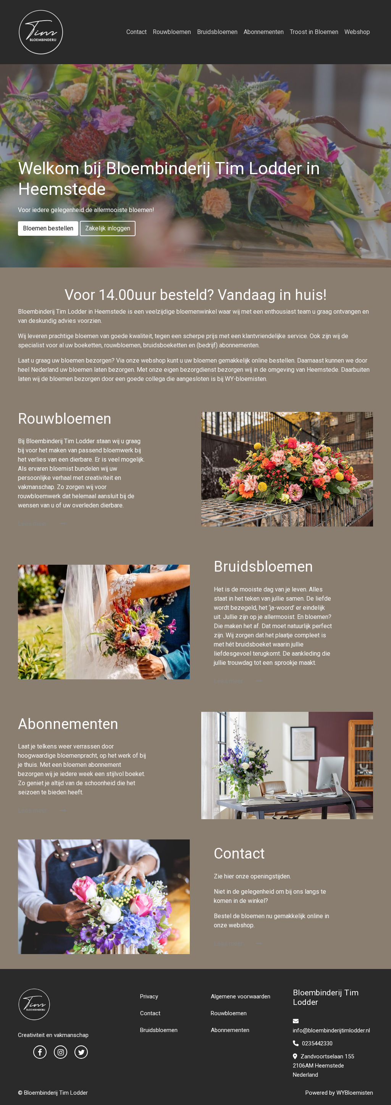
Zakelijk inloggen (107, 228)
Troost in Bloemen (314, 32)
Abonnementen (264, 32)
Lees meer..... (36, 523)
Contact (136, 32)
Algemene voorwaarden (240, 996)
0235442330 (317, 1043)
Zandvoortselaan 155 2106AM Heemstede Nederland (323, 1065)
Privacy (149, 996)
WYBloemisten (354, 1092)
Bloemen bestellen (48, 228)
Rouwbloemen (172, 32)
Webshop (357, 32)
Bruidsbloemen (217, 32)
